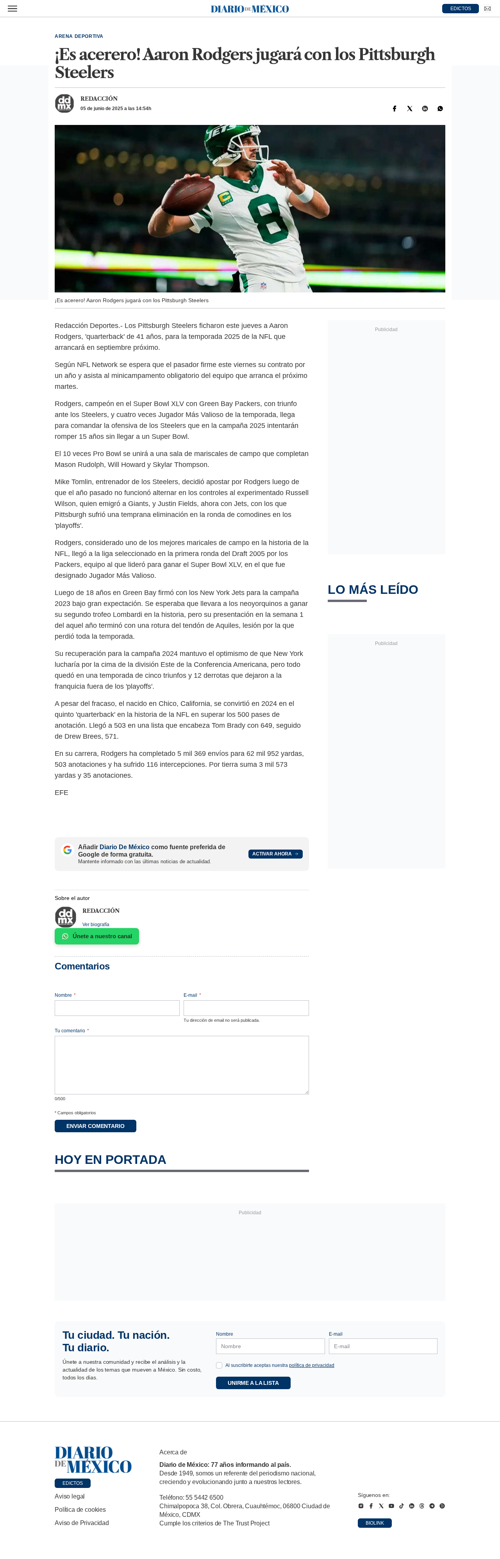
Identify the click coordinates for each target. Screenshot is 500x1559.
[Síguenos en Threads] (422, 1506)
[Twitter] (409, 108)
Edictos (72, 1483)
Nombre (65, 995)
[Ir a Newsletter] (487, 8)
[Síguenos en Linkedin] (412, 1506)
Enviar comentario (95, 1126)
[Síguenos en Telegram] (432, 1506)
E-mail (192, 995)
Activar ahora (272, 854)
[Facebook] (394, 108)
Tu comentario (72, 1030)
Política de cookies (80, 1509)
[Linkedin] (425, 108)
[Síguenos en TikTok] (401, 1506)
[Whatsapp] (440, 108)
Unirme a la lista (253, 1383)
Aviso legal (70, 1496)
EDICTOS (460, 8)
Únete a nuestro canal (102, 936)
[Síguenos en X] (381, 1506)
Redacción (99, 98)
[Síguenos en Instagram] (361, 1506)
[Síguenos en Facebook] (371, 1506)
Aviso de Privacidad (82, 1523)
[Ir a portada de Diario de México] (93, 1460)
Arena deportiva (79, 36)
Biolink (375, 1523)
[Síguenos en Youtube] (391, 1506)
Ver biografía (95, 924)
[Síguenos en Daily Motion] (442, 1506)
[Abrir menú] (12, 8)
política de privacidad (311, 1365)
